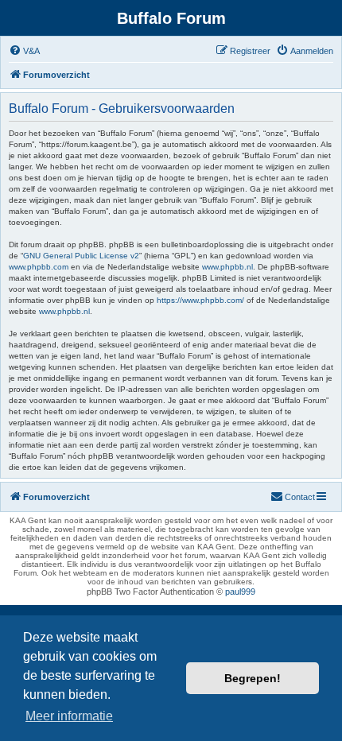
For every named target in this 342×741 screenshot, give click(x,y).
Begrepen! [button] (252, 678)
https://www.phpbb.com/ (200, 300)
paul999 (240, 591)
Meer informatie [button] (69, 716)
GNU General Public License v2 (81, 255)
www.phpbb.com (38, 266)
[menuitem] (24, 50)
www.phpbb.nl (227, 266)
